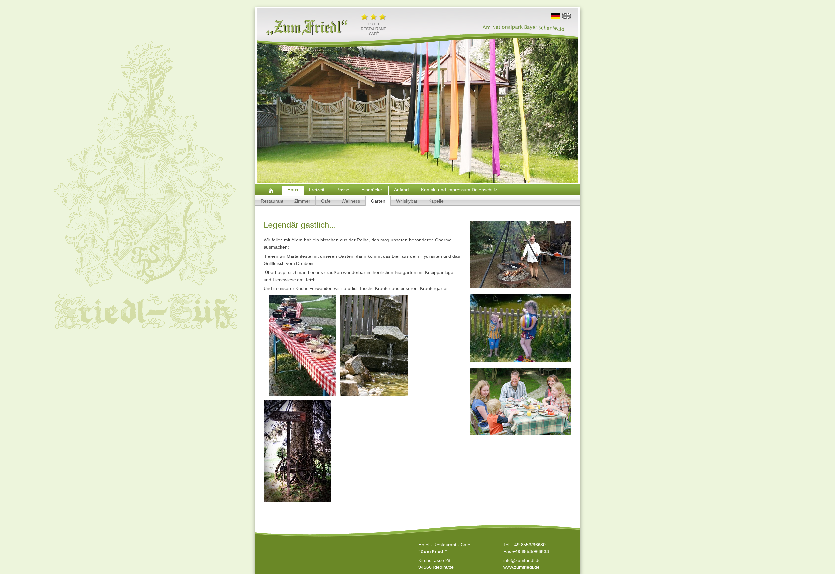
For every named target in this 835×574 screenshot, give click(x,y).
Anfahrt (402, 189)
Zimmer (302, 201)
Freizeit (317, 189)
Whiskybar (407, 201)
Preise (343, 189)
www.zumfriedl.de (521, 567)
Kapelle (436, 201)
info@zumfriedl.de (522, 560)
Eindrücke (372, 189)
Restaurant (272, 201)
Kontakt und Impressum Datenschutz (460, 189)
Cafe (326, 201)
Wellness (351, 201)
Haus (292, 189)
